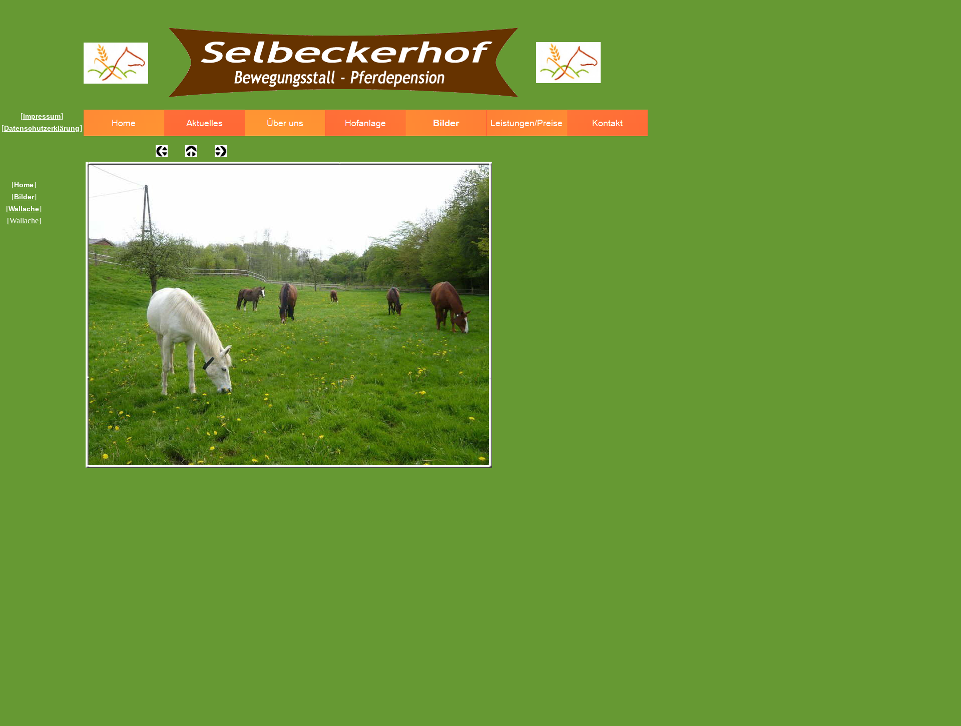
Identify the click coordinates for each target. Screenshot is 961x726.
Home (24, 185)
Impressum (42, 116)
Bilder (24, 197)
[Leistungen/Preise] (527, 123)
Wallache (24, 209)
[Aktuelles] (204, 123)
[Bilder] (446, 123)
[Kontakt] (607, 123)
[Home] (124, 123)
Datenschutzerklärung (42, 128)
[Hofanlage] (365, 123)
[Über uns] (285, 123)
